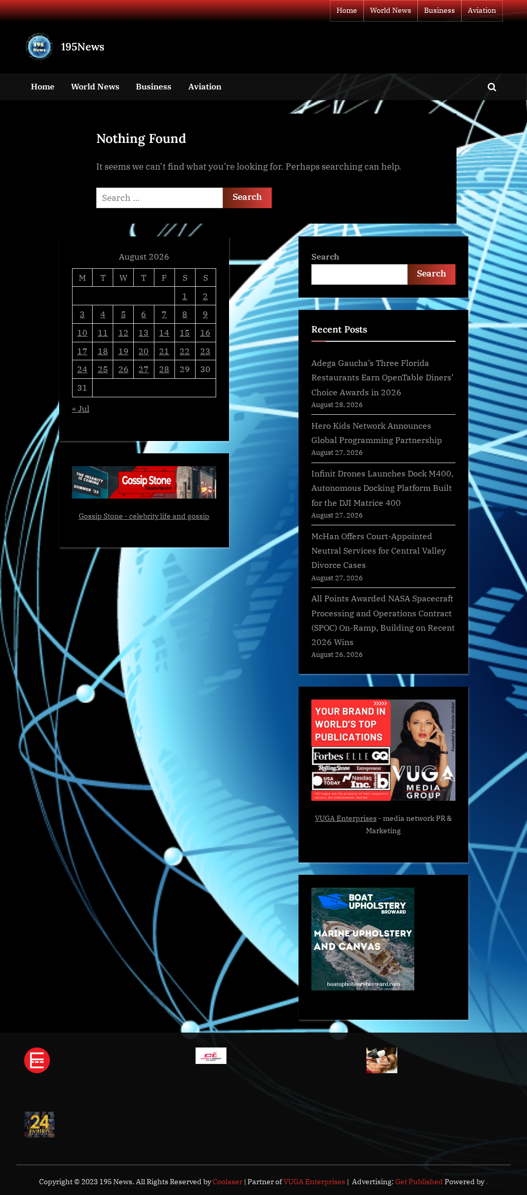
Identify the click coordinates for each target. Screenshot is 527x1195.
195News (82, 46)
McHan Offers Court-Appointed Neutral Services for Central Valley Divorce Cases (378, 550)
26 (123, 368)
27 (143, 368)
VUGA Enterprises (346, 818)
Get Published (419, 1181)
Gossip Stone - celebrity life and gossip (144, 516)
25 (103, 368)
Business (439, 10)
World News (390, 10)
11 (103, 332)
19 (123, 350)
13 (143, 332)
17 (82, 350)
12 (123, 332)
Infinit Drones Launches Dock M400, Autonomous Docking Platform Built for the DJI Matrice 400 (382, 488)
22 (185, 350)
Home (347, 10)
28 (164, 368)
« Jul (81, 408)
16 (205, 332)
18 (103, 350)
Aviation (482, 10)
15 (185, 332)
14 (164, 332)
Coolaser (228, 1181)
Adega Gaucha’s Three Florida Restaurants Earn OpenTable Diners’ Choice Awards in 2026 (382, 377)
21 (164, 350)
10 (82, 332)
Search (325, 256)
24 (82, 368)
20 (143, 350)
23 (205, 350)
